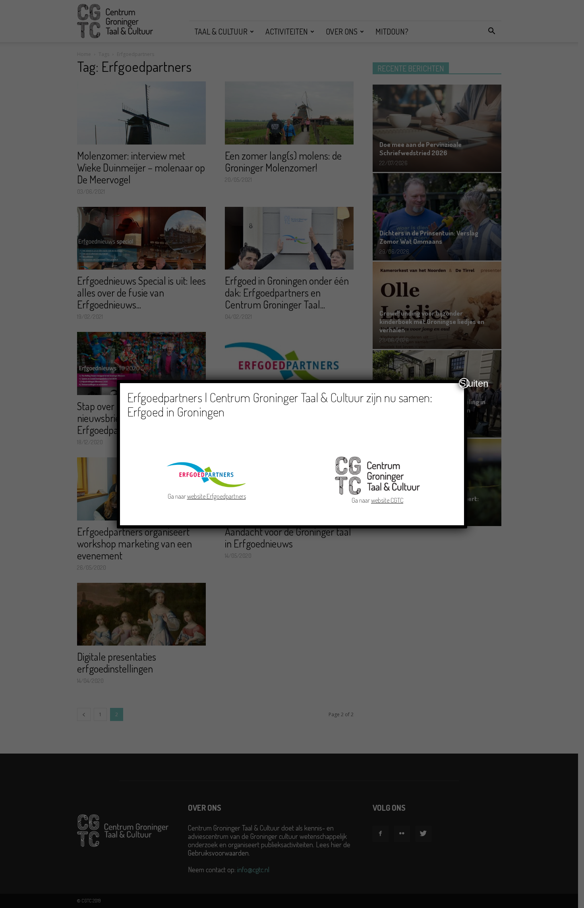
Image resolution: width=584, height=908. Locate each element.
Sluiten (464, 383)
